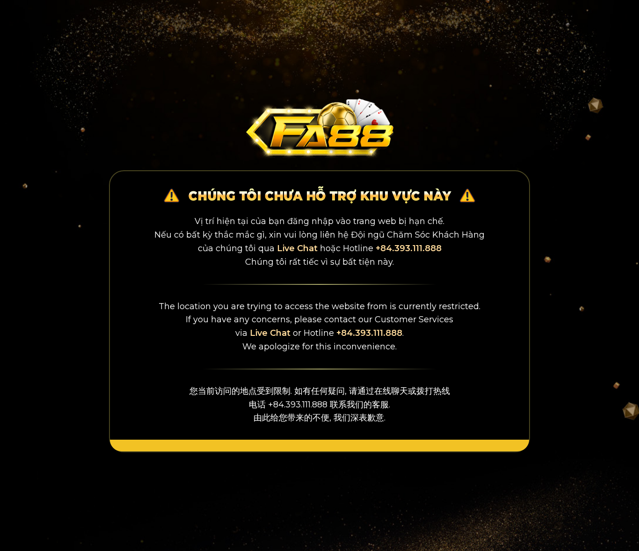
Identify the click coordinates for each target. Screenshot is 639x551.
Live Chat (297, 248)
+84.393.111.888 (409, 248)
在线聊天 (391, 391)
